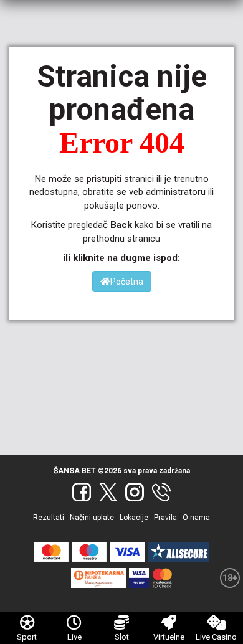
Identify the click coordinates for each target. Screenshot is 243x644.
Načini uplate (92, 517)
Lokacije (134, 517)
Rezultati (48, 517)
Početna (126, 281)
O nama (196, 517)
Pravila (165, 517)
